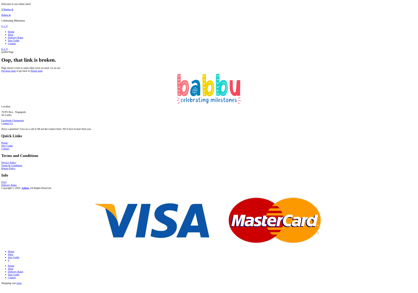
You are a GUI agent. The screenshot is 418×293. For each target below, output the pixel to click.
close (19, 283)
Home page (37, 70)
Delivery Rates (15, 37)
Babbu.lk (6, 15)
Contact (12, 43)
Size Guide (13, 40)
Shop (10, 34)
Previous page (8, 70)
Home (11, 31)
